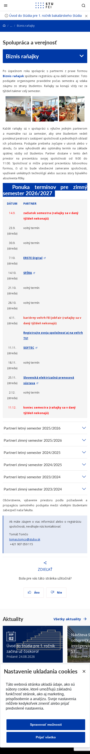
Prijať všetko (46, 737)
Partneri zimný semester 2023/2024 (33, 489)
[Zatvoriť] (5, 5)
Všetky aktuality (67, 619)
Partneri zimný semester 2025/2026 (33, 440)
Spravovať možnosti (46, 724)
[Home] (4, 26)
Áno (36, 592)
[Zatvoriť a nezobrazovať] (86, 15)
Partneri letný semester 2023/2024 (32, 476)
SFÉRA (27, 273)
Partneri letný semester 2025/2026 (32, 428)
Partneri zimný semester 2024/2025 (33, 464)
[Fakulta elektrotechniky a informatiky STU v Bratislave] (44, 6)
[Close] (83, 671)
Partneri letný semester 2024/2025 (32, 452)
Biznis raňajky (22, 56)
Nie (59, 592)
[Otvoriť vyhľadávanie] (83, 5)
